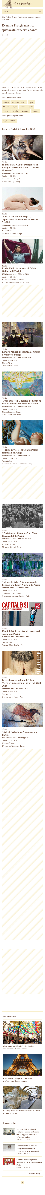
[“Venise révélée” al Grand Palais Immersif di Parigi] (22, 444)
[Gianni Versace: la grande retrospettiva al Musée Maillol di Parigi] (9, 1164)
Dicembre (35, 111)
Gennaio (6, 102)
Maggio (6, 106)
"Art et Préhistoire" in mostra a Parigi (19, 733)
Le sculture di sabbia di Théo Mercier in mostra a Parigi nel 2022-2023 (22, 682)
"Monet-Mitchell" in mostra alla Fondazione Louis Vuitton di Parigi (21, 583)
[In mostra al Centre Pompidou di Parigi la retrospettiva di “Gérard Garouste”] (22, 159)
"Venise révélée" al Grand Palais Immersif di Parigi (20, 451)
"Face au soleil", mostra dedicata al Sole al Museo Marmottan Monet (21, 402)
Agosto (30, 106)
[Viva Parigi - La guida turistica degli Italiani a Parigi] (22, 4)
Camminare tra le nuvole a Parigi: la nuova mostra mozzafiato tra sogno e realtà (27, 1148)
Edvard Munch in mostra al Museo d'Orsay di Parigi (21, 353)
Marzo (23, 102)
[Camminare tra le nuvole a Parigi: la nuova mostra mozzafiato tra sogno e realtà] (9, 1150)
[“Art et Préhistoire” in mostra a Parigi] (22, 726)
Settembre (6, 111)
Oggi (5, 120)
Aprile (31, 102)
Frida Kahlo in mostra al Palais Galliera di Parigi (19, 269)
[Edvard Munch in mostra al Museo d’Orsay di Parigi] (22, 346)
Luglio (22, 106)
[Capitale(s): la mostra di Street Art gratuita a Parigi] (22, 625)
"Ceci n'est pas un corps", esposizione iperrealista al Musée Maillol (20, 219)
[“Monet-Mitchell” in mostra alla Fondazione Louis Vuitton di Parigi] (22, 576)
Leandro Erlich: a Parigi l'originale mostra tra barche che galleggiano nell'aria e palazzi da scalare (27, 1133)
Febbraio (15, 102)
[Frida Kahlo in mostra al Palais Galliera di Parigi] (22, 263)
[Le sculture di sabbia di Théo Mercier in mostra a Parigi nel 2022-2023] (22, 674)
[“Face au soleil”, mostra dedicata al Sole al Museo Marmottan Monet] (22, 395)
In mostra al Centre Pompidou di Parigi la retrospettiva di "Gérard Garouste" (20, 167)
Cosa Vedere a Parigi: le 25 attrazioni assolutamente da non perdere (17, 1079)
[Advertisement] (22, 60)
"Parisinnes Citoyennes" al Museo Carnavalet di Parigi (20, 534)
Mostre (4, 162)
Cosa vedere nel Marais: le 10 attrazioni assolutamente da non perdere (18, 1047)
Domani (12, 120)
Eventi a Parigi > (35, 1173)
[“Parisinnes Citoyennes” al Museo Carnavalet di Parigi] (22, 527)
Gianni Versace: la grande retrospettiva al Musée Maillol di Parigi (29, 1162)
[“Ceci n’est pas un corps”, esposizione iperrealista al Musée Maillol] (22, 211)
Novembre (25, 111)
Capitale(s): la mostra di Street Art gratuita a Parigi (21, 632)
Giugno (14, 106)
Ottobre (16, 111)
